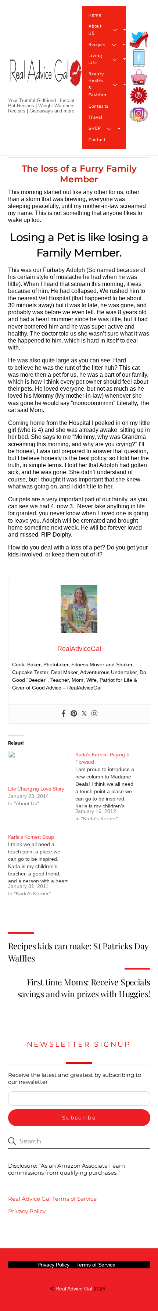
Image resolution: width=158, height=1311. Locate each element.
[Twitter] (84, 714)
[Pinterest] (74, 714)
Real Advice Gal (73, 1289)
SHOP (95, 128)
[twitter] (139, 39)
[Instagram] (94, 714)
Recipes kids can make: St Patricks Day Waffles (78, 951)
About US (95, 30)
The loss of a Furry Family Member (79, 174)
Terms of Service (95, 1265)
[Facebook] (63, 714)
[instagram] (139, 114)
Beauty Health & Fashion (98, 84)
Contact (97, 140)
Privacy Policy (27, 1211)
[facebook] (139, 58)
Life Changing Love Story (36, 789)
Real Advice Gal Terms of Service (52, 1198)
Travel (96, 117)
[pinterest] (139, 96)
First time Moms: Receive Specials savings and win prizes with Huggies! (83, 987)
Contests (99, 106)
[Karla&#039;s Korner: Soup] (42, 867)
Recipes (97, 44)
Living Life (96, 59)
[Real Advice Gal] (45, 78)
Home (95, 15)
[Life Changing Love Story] (38, 768)
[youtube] (139, 77)
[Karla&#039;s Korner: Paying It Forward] (109, 789)
